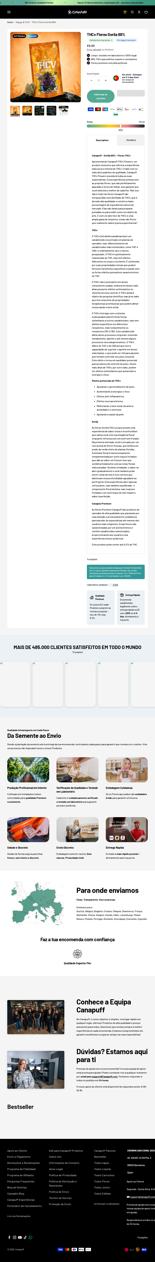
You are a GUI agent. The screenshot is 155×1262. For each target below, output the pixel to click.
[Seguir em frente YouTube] (20, 1237)
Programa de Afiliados (20, 1175)
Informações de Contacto (64, 1162)
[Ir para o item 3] (39, 111)
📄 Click (113, 584)
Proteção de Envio (60, 1204)
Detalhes (131, 139)
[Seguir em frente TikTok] (25, 1237)
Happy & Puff (23, 22)
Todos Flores (102, 1181)
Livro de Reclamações (19, 1216)
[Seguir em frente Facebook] (9, 1237)
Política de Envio (59, 1191)
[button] (131, 93)
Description (102, 140)
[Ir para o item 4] (51, 111)
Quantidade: (93, 73)
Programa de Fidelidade (21, 1169)
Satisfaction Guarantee (100, 40)
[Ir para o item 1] (15, 111)
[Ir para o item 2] (27, 111)
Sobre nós (55, 1156)
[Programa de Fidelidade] (125, 12)
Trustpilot (92, 559)
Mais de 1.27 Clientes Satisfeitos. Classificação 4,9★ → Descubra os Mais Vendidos (110, 3)
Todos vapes (101, 1162)
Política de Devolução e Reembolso (63, 1183)
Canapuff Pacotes (105, 1150)
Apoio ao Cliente (17, 1150)
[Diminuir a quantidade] (91, 80)
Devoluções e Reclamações (23, 1162)
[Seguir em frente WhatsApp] (30, 1237)
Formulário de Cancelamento (24, 1206)
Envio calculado (94, 49)
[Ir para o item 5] (63, 111)
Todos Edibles (102, 1193)
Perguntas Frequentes (21, 1181)
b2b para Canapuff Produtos (66, 1150)
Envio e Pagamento (19, 1156)
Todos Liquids (102, 1169)
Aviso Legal (56, 1169)
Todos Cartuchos (104, 1175)
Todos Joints (102, 1187)
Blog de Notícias (17, 1187)
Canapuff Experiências (21, 1199)
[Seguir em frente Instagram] (15, 1237)
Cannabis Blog (15, 1193)
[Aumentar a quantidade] (105, 80)
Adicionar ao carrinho (100, 96)
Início (10, 22)
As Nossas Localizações (106, 1203)
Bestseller (100, 1156)
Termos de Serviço (60, 1198)
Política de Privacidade (62, 1175)
